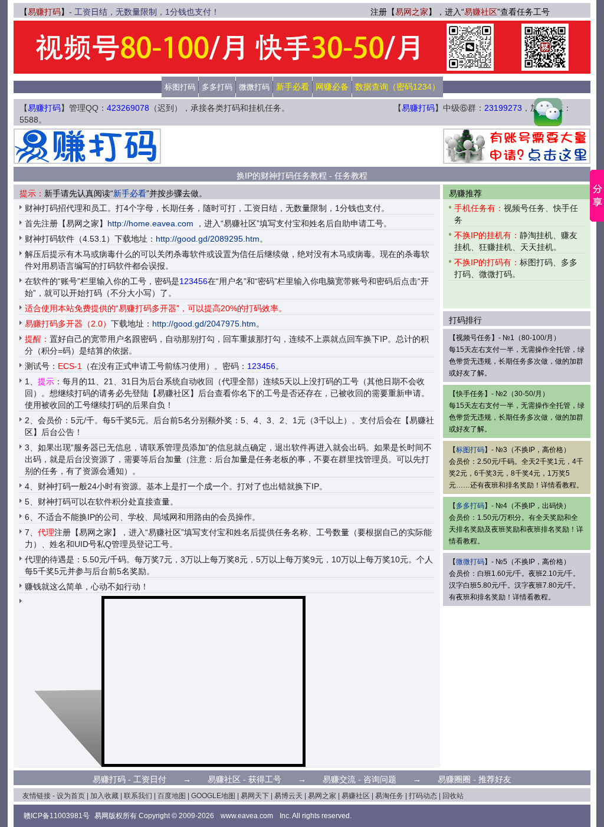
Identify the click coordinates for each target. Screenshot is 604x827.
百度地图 (171, 796)
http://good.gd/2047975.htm (204, 323)
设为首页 (71, 796)
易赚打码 (44, 12)
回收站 (453, 796)
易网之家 (411, 12)
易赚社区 (480, 12)
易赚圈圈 (454, 779)
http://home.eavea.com (150, 223)
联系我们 (138, 796)
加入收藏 (104, 796)
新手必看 (129, 193)
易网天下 (255, 796)
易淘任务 (389, 796)
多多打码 (217, 87)
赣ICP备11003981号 (57, 816)
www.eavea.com (247, 816)
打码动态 (423, 796)
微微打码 (254, 87)
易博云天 (288, 796)
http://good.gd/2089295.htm (208, 238)
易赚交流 (339, 779)
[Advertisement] (302, 146)
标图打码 (180, 87)
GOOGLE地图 (213, 796)
